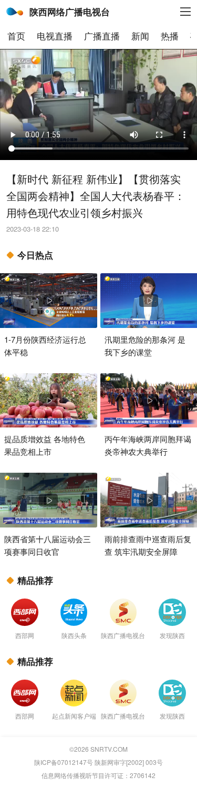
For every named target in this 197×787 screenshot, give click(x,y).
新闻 (140, 35)
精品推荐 (35, 580)
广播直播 (102, 35)
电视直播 (54, 35)
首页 (16, 35)
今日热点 (35, 254)
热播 (170, 35)
